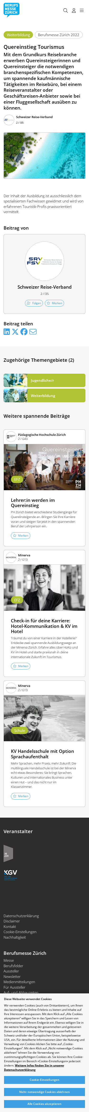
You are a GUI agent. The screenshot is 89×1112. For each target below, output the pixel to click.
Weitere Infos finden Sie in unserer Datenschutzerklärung (34, 1067)
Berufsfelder (13, 965)
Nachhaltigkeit (15, 937)
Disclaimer (12, 921)
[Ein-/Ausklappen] (81, 10)
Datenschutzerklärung (21, 915)
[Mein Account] (74, 10)
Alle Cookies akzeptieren (45, 1104)
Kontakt (10, 926)
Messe (9, 960)
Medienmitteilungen (19, 981)
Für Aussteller (14, 987)
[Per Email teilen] (33, 332)
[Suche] (65, 10)
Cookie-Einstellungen (20, 931)
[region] (44, 1052)
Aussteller (11, 971)
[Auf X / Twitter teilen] (15, 332)
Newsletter (12, 976)
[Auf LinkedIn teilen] (7, 332)
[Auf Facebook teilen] (24, 332)
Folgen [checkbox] (36, 303)
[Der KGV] (11, 874)
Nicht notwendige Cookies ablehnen (44, 1092)
